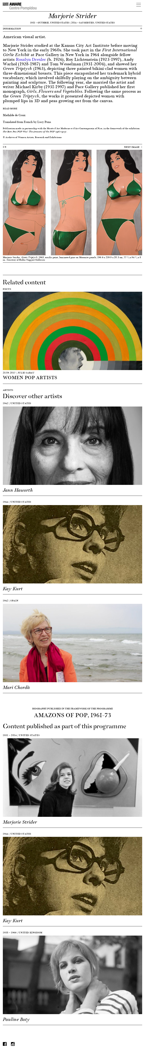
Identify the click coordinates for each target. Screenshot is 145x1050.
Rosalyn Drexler (31, 59)
